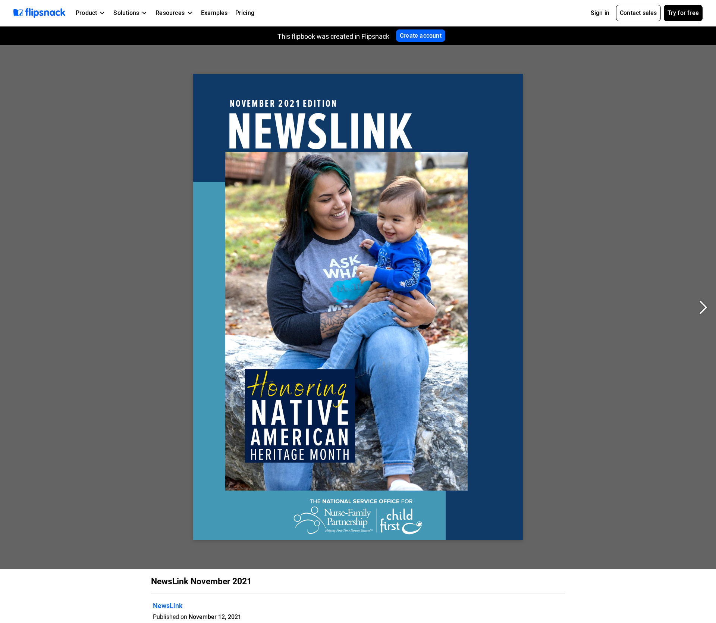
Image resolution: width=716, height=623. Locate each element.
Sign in (600, 12)
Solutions (126, 12)
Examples (214, 12)
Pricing (244, 12)
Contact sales (638, 12)
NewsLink (167, 606)
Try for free (683, 12)
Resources (170, 12)
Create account (421, 35)
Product (86, 12)
